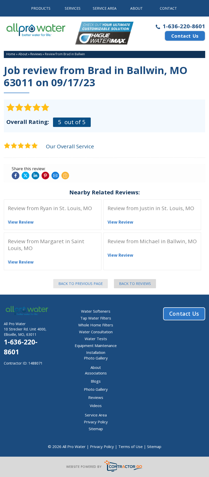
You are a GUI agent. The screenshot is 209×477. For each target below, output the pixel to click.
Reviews (95, 397)
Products (40, 8)
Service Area (104, 8)
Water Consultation (96, 331)
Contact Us (185, 36)
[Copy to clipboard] (65, 175)
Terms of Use (130, 446)
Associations (96, 372)
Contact (168, 8)
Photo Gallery (96, 357)
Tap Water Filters (95, 318)
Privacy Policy (96, 421)
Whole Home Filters (95, 324)
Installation (95, 352)
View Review (21, 222)
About (136, 8)
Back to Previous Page (80, 283)
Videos (96, 405)
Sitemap (96, 428)
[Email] (55, 175)
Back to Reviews (135, 283)
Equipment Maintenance (96, 345)
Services (73, 8)
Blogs (96, 381)
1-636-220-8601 (183, 26)
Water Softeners (95, 311)
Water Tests (96, 338)
